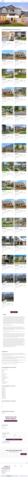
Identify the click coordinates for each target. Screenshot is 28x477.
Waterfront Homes (4, 376)
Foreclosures (3, 379)
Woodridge (3, 413)
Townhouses (3, 371)
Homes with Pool (4, 383)
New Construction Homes (5, 377)
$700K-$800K (3, 394)
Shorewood (15, 466)
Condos (3, 370)
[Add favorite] (12, 45)
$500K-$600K (3, 392)
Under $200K (3, 387)
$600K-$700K (3, 393)
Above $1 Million (4, 398)
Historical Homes (4, 378)
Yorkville (21, 466)
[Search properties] (20, 17)
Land (2, 372)
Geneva (21, 465)
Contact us (3, 363)
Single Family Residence (5, 369)
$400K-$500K (3, 391)
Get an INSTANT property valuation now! (18, 362)
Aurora (15, 465)
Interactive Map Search (10, 357)
